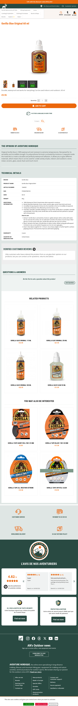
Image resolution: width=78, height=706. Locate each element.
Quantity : (34, 100)
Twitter (45, 638)
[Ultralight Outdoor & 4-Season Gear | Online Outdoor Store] (4, 6)
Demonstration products (38, 693)
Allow (22, 86)
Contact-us (18, 688)
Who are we (19, 677)
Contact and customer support (56, 678)
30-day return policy (63, 132)
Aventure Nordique (20, 664)
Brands (17, 680)
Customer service (18, 517)
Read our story (35, 672)
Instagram (28, 638)
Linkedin (56, 638)
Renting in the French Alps (19, 684)
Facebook (33, 638)
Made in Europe (38, 680)
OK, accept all (29, 704)
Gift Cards (36, 689)
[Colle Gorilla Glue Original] (5, 84)
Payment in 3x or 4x (15, 132)
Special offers (37, 683)
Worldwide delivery (39, 132)
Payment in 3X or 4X (60, 517)
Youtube (51, 638)
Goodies (35, 686)
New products (37, 677)
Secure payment (55, 685)
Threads (39, 638)
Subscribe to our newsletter (39, 654)
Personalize (53, 704)
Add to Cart (40, 106)
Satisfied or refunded (57, 688)
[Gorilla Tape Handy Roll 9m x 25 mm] (20, 326)
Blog (21, 638)
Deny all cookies (42, 704)
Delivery (52, 682)
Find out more (19, 618)
